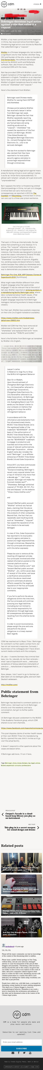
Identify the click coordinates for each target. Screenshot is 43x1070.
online (37, 763)
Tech (22, 18)
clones (19, 763)
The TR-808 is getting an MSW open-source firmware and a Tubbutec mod (21, 890)
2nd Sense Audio (8, 60)
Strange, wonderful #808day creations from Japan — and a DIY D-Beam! (21, 912)
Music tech (9, 18)
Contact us (18, 1067)
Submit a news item (31, 1067)
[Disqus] (21, 970)
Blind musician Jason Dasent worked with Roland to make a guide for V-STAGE (20, 869)
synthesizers (26, 765)
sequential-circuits (13, 765)
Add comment (7, 34)
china (14, 763)
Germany (25, 763)
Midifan (4, 52)
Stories (17, 18)
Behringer (8, 763)
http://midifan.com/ (9, 685)
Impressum (8, 1067)
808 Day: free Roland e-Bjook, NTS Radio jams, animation (20, 933)
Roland (3, 765)
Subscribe (21, 1049)
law (29, 763)
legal (33, 763)
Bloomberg (16, 196)
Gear (3, 18)
